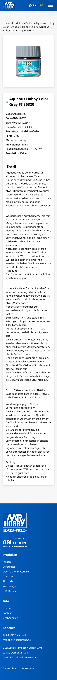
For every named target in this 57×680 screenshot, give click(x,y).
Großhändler (10, 618)
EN (34, 5)
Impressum (27, 668)
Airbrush (8, 581)
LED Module (10, 591)
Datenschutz (10, 668)
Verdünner (9, 566)
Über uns (8, 608)
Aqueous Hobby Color (24, 26)
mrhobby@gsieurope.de (17, 639)
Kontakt (7, 613)
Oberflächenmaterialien (16, 571)
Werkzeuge (9, 586)
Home (6, 23)
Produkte (17, 23)
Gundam (8, 576)
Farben (29, 23)
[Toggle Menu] (50, 5)
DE (41, 5)
